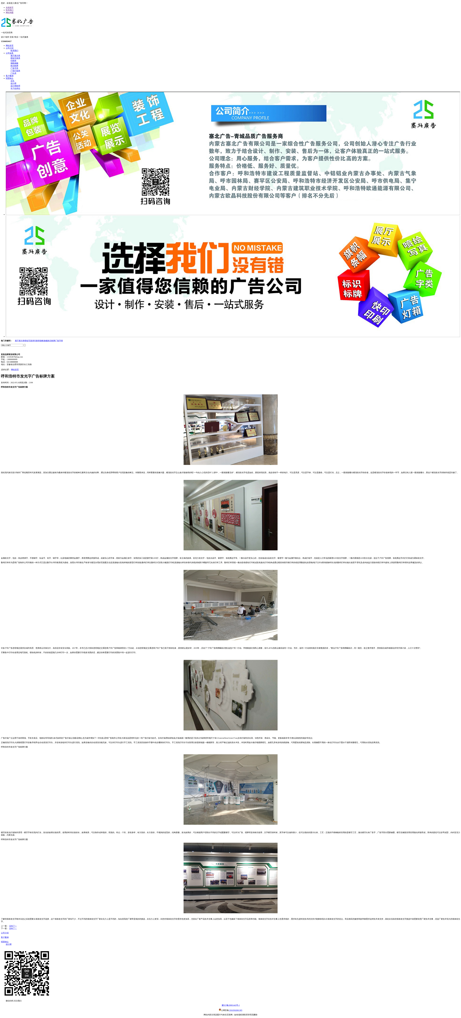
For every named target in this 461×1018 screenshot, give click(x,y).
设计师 (13, 83)
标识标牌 (14, 66)
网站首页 (9, 46)
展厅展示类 (15, 56)
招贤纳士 (9, 78)
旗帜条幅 (14, 63)
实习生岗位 (15, 88)
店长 (12, 81)
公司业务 (9, 53)
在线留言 (9, 7)
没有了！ (13, 926)
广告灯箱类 (15, 71)
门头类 (13, 73)
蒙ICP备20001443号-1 (231, 1005)
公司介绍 (9, 48)
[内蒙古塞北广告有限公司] (17, 27)
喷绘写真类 (15, 58)
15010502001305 (235, 1010)
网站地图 (9, 13)
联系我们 (9, 10)
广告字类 (14, 68)
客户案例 (9, 76)
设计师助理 (15, 86)
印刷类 (13, 61)
